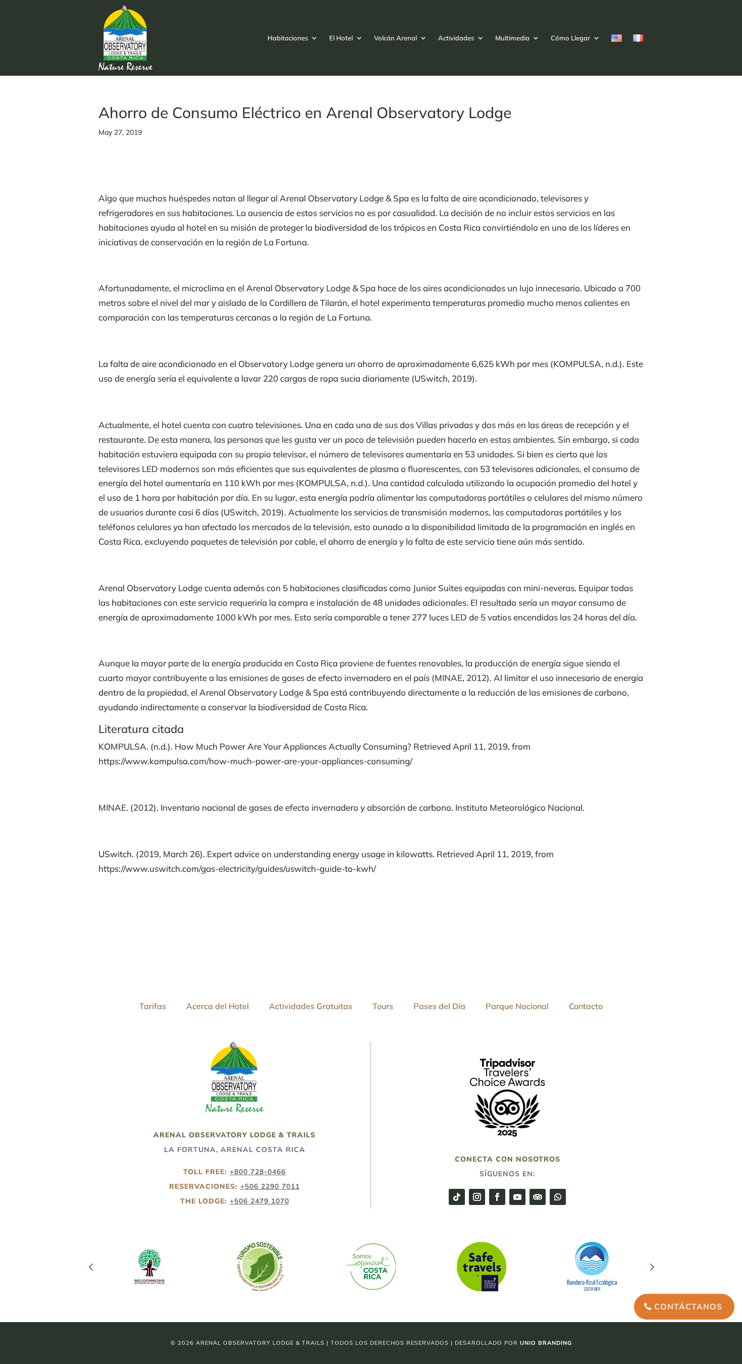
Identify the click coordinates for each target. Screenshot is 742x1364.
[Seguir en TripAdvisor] (537, 1197)
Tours (383, 1006)
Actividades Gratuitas (310, 1006)
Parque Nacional (517, 1006)
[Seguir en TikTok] (457, 1197)
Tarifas (152, 1006)
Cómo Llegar (570, 38)
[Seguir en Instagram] (477, 1197)
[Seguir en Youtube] (517, 1197)
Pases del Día (439, 1006)
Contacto (586, 1006)
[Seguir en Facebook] (497, 1197)
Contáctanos (688, 1306)
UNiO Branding (546, 1342)
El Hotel (341, 38)
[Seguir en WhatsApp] (558, 1197)
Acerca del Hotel (217, 1006)
